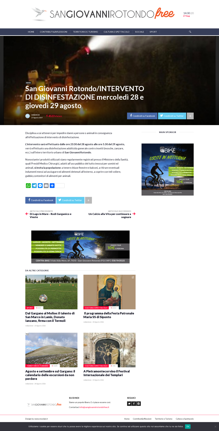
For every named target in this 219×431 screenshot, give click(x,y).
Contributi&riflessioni (53, 31)
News (28, 83)
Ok (188, 426)
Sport (153, 31)
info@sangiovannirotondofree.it (94, 407)
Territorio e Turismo (85, 31)
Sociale (139, 31)
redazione (35, 115)
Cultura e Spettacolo (116, 31)
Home (31, 31)
